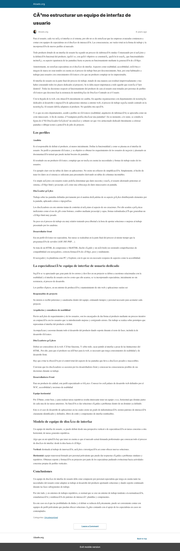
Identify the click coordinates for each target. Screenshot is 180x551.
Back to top (142, 539)
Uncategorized (51, 517)
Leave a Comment (90, 526)
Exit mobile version (90, 547)
